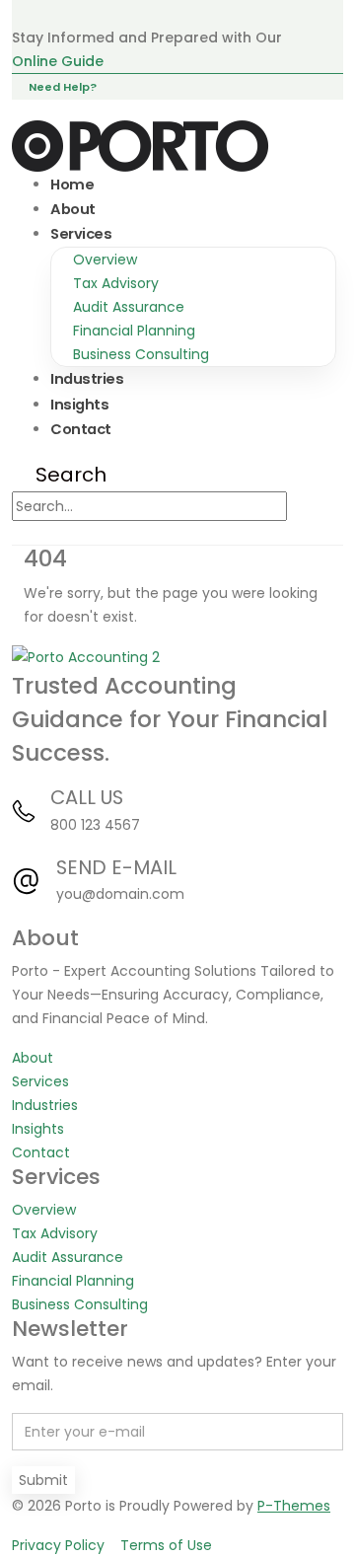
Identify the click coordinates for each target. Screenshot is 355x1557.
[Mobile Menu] (52, 532)
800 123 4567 (95, 825)
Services (80, 234)
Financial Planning (134, 330)
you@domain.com (120, 894)
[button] (59, 474)
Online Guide (58, 61)
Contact (80, 429)
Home (72, 184)
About (73, 209)
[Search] (306, 507)
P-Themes (293, 1506)
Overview (105, 259)
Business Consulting (141, 354)
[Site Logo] (141, 145)
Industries (86, 379)
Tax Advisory (116, 283)
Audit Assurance (128, 307)
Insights (79, 404)
